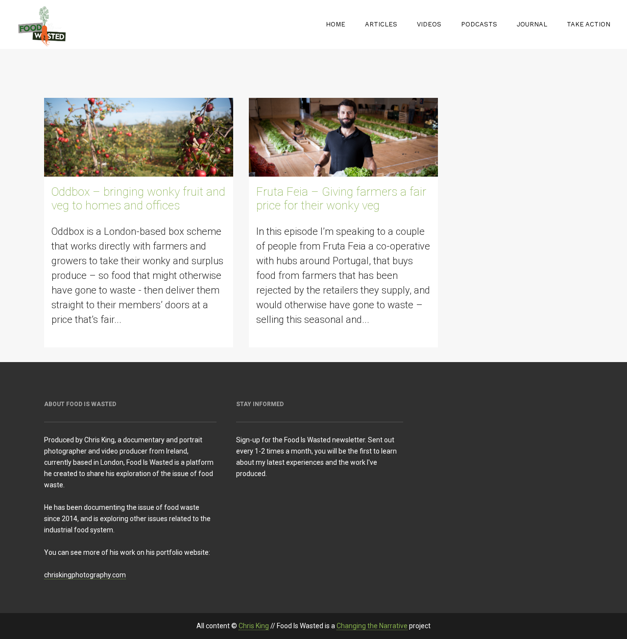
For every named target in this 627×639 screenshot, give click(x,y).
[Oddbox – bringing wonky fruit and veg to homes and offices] (138, 137)
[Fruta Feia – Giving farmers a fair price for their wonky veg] (343, 137)
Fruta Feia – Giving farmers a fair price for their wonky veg (341, 198)
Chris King (254, 626)
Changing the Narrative (372, 626)
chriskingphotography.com (85, 575)
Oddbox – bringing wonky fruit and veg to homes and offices (138, 198)
